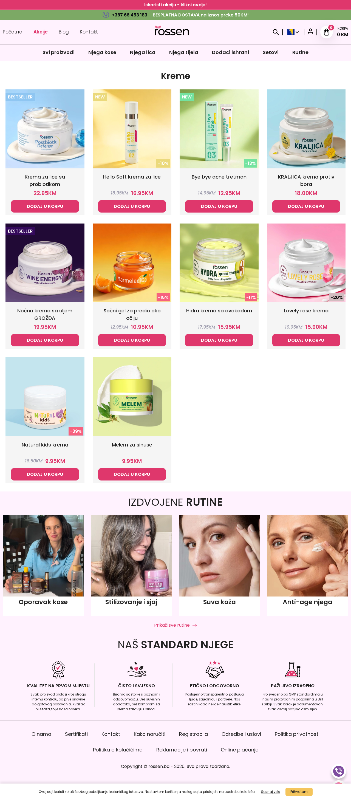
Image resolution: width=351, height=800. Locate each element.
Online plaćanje (239, 749)
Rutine (300, 52)
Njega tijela (183, 52)
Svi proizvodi (59, 52)
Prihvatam (299, 791)
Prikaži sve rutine (172, 625)
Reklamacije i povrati (181, 749)
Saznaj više (270, 791)
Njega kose (102, 52)
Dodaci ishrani (230, 52)
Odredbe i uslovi (241, 734)
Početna (12, 32)
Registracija (193, 734)
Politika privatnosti (297, 734)
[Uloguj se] (310, 32)
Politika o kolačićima (118, 749)
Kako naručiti (149, 734)
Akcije (40, 32)
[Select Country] (293, 32)
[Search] (276, 32)
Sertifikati (76, 734)
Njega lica (142, 52)
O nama (41, 734)
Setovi (271, 52)
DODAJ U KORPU (45, 206)
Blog (64, 32)
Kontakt (89, 32)
